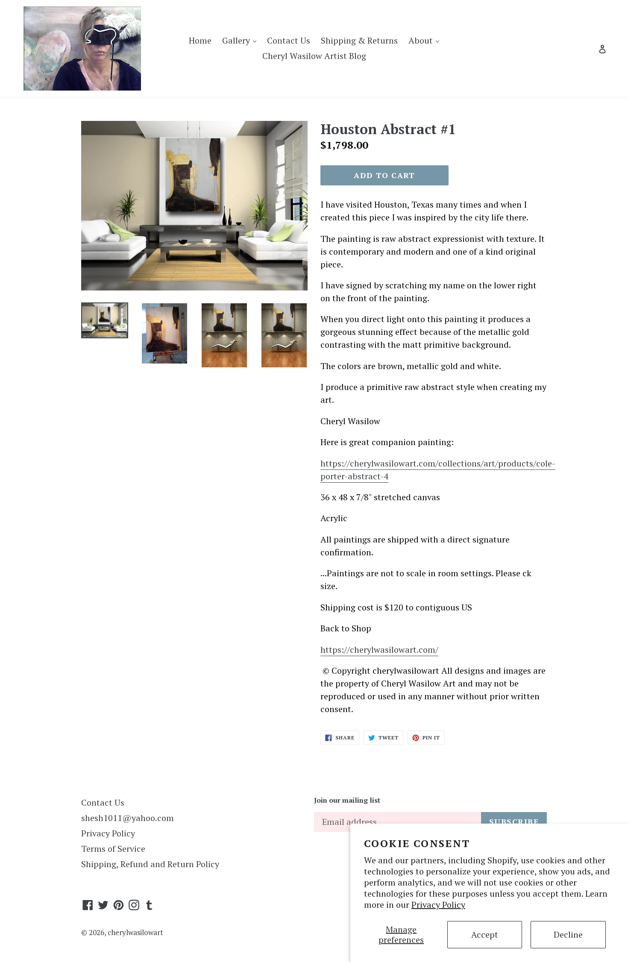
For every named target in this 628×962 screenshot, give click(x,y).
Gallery (241, 40)
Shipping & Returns (359, 40)
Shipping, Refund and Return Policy (150, 864)
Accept (484, 934)
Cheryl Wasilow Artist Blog (314, 56)
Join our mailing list (347, 800)
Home (200, 40)
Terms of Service (113, 848)
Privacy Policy (438, 904)
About (425, 40)
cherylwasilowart (135, 932)
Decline (568, 934)
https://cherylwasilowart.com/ (379, 649)
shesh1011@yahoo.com (127, 818)
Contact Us (288, 40)
